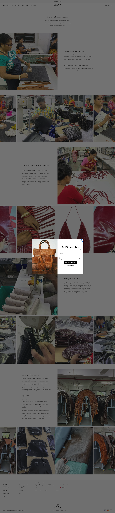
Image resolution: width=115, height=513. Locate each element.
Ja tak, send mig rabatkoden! (70, 262)
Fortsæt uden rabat (70, 265)
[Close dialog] (82, 240)
